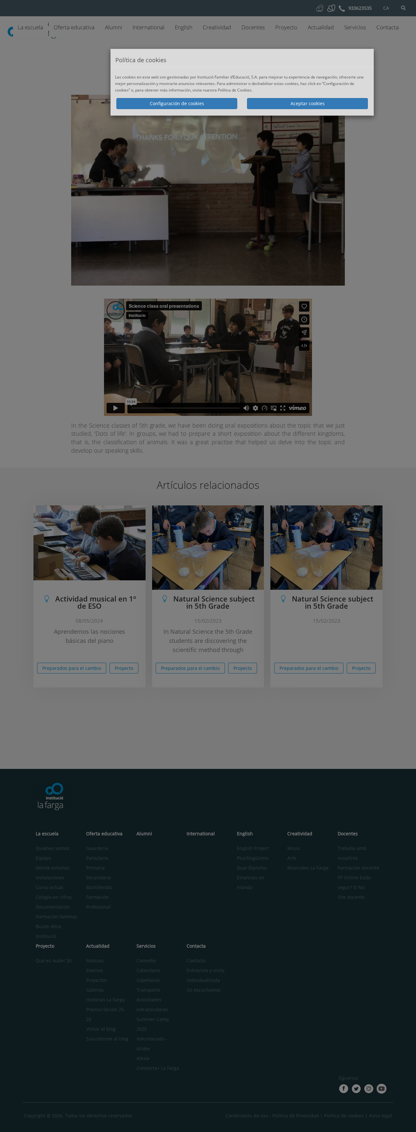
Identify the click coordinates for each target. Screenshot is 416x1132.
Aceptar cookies (308, 103)
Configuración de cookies (177, 103)
